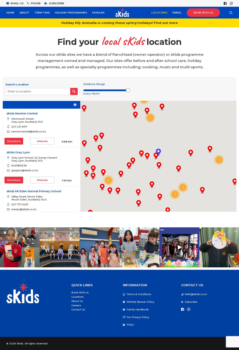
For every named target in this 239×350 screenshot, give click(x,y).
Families (98, 12)
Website (42, 141)
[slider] (128, 90)
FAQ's (130, 324)
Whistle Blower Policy (140, 301)
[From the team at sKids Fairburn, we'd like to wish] (179, 247)
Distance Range (94, 84)
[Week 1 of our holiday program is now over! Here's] (100, 247)
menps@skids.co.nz (23, 209)
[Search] (231, 13)
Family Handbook (138, 309)
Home (10, 12)
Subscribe (191, 301)
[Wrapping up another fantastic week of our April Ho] (60, 247)
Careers (76, 305)
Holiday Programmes (71, 12)
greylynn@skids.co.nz (24, 170)
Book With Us (80, 292)
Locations (159, 12)
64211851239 (19, 165)
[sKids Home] (22, 293)
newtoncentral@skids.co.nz (28, 131)
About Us (77, 301)
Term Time (42, 12)
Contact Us (78, 309)
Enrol (177, 12)
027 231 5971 (19, 126)
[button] (183, 187)
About (25, 12)
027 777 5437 (19, 204)
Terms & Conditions (139, 294)
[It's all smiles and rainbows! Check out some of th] (139, 247)
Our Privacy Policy (138, 317)
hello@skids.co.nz (196, 294)
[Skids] (122, 12)
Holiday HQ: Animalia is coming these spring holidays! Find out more (119, 23)
